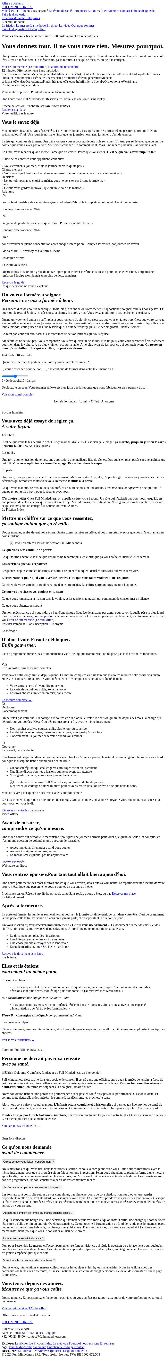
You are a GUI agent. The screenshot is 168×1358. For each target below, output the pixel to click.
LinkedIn (81, 1350)
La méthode (38, 25)
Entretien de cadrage (60, 1347)
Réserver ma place (13, 109)
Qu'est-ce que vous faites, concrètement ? (28, 1161)
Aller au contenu (12, 3)
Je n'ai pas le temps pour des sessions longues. (31, 1187)
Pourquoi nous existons (84, 1343)
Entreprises (80, 10)
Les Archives (110, 10)
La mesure (23, 25)
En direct (52, 25)
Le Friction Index (40, 1343)
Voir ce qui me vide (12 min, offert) (24, 66)
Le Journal (94, 10)
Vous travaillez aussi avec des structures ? (28, 1260)
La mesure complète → (17, 700)
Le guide (68, 1350)
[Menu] (27, 15)
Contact (125, 10)
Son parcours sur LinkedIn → (21, 1125)
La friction (8, 25)
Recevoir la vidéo (13, 862)
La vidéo (64, 25)
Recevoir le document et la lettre (22, 953)
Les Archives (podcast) (47, 1350)
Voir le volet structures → (18, 1040)
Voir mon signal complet (17, 394)
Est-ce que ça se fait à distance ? (23, 1238)
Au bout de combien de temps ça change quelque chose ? (37, 1212)
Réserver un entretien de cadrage (23, 810)
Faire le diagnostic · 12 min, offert (23, 29)
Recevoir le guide (13, 282)
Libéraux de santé (60, 10)
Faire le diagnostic (142, 10)
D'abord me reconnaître (63, 66)
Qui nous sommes (82, 25)
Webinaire (39, 1347)
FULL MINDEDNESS (17, 7)
